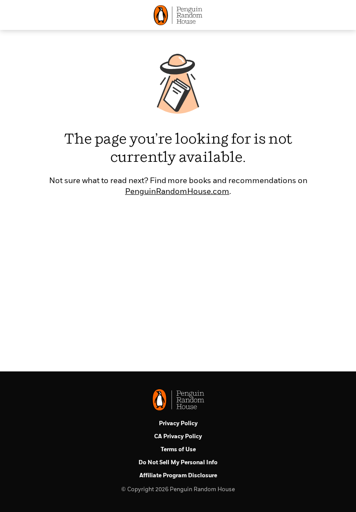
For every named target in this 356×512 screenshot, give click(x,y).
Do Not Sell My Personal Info (178, 463)
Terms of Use (178, 450)
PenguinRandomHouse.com (177, 192)
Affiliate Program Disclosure (178, 476)
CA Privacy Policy (178, 437)
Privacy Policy (178, 424)
